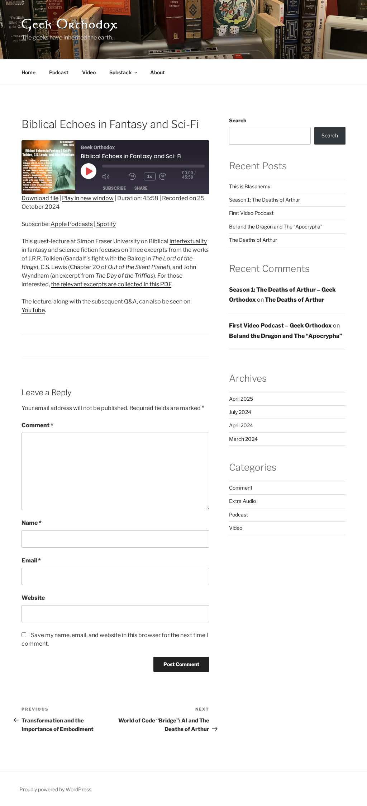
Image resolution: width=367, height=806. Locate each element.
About (157, 72)
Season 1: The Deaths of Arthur (264, 200)
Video (89, 72)
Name (32, 522)
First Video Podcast (251, 213)
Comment (37, 425)
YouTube (33, 310)
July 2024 (240, 412)
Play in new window (88, 198)
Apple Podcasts (72, 224)
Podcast (58, 72)
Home (28, 72)
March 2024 (243, 439)
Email (31, 560)
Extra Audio (242, 501)
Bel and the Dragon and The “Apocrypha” (276, 226)
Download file (40, 198)
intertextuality (188, 241)
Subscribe (114, 188)
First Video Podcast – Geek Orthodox (280, 325)
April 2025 (241, 399)
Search (237, 120)
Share (140, 188)
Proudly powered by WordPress (55, 789)
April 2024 (241, 425)
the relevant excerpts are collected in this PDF (111, 284)
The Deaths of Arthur (253, 240)
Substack (120, 72)
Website (33, 597)
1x (149, 176)
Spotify (106, 224)
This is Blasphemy (249, 186)
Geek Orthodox (70, 25)
